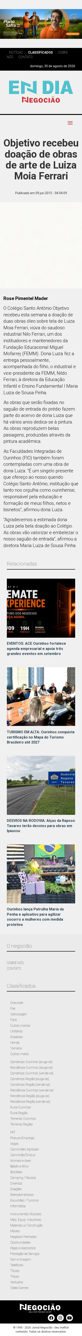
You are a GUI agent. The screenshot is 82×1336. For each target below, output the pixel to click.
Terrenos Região (21, 1124)
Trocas (14, 1276)
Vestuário (16, 1282)
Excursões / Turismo (24, 1200)
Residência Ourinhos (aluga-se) (31, 1067)
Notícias (16, 52)
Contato (25, 57)
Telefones (16, 1265)
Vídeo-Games (19, 1288)
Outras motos (19, 1054)
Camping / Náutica (23, 1178)
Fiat (12, 1008)
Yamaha (16, 1048)
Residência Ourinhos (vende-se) (32, 1090)
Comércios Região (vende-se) (30, 1084)
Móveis (15, 1231)
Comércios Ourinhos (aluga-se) (31, 1062)
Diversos (16, 1183)
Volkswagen (18, 1014)
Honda (14, 1042)
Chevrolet (16, 1003)
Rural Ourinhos (20, 1107)
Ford (13, 1020)
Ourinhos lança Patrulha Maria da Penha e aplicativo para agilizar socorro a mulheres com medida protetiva (35, 917)
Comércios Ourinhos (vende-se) (31, 1073)
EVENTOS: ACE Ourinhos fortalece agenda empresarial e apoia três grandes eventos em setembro (36, 648)
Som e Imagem (20, 1259)
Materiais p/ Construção (26, 1225)
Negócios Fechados (23, 1237)
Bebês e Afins (19, 1166)
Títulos (15, 1271)
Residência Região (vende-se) (30, 1101)
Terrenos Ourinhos (23, 1118)
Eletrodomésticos (22, 1195)
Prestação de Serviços (25, 1254)
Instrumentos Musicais (25, 1214)
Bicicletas (16, 1172)
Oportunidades (20, 1242)
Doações (16, 1189)
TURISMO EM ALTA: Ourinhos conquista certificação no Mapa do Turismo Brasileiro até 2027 (40, 737)
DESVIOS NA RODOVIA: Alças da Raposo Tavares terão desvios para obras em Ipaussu (41, 825)
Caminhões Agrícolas (24, 1149)
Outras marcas (20, 1025)
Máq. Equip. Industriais (25, 1220)
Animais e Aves (20, 1160)
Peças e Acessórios (23, 1248)
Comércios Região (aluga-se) (29, 1079)
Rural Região (19, 1113)
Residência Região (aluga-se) (29, 1096)
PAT (12, 1132)
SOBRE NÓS (15, 963)
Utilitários (16, 1031)
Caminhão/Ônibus (23, 1155)
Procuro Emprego (22, 1138)
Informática (18, 1206)
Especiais (16, 1037)
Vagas (14, 1143)
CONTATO (14, 968)
